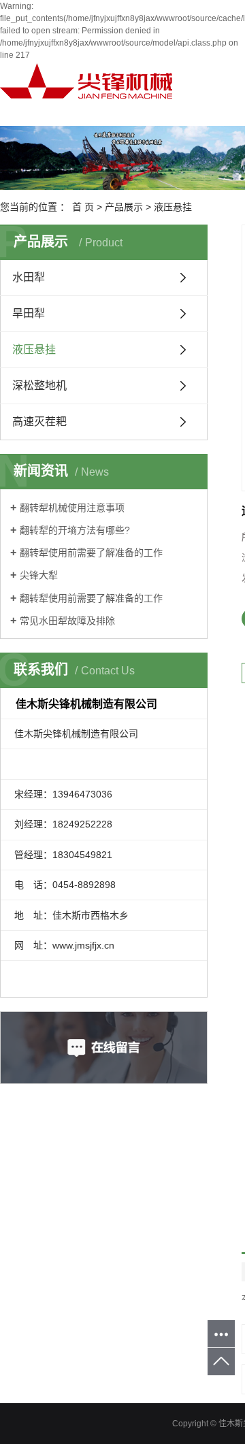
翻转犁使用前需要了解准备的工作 (91, 552)
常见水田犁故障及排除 (67, 620)
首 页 (83, 206)
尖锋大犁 (39, 575)
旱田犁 (28, 313)
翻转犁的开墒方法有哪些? (75, 530)
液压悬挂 (173, 206)
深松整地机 (39, 385)
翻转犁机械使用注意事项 (72, 507)
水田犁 (28, 277)
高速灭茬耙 (39, 421)
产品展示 (124, 206)
